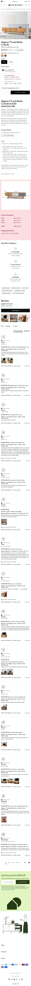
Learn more (15, 268)
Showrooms (15, 1)
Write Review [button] (15, 310)
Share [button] (19, 365)
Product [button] (8, 326)
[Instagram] (12, 979)
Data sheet (20, 50)
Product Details (6, 130)
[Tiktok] (17, 979)
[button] (7, 49)
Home (2, 9)
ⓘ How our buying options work (10, 88)
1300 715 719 (27, 1)
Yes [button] (13, 365)
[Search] (4, 5)
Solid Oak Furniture (6, 293)
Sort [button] (2, 326)
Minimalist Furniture (16, 288)
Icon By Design (17, 973)
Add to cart (21, 92)
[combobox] (3, 1)
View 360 (11, 36)
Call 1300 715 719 (15, 281)
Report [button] (15, 365)
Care (2, 141)
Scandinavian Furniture (7, 290)
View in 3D (21, 36)
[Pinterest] (22, 979)
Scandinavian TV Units (20, 290)
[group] (15, 304)
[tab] (18, 331)
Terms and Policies (15, 976)
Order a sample (15, 255)
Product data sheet (8, 135)
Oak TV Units (18, 9)
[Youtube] (14, 979)
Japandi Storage (5, 288)
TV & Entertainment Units (10, 9)
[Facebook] (9, 979)
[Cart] (29, 5)
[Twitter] (19, 979)
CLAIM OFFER (23, 882)
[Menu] (1, 5)
